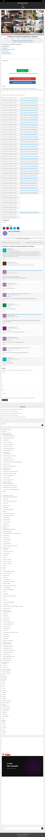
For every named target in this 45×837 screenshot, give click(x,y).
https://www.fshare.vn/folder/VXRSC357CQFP (30, 212)
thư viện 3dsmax (20, 238)
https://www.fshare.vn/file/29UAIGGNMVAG (29, 117)
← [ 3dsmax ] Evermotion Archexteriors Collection (10, 242)
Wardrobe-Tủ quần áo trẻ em (8, 479)
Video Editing (4, 676)
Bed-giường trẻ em (6, 469)
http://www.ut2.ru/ (10, 283)
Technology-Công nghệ (6, 481)
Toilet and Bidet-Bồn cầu (7, 446)
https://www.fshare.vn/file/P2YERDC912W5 (29, 185)
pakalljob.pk (9, 358)
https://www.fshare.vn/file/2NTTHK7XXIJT (29, 153)
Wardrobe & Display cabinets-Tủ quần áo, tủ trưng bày (13, 606)
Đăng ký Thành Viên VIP (6, 429)
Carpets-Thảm (5, 615)
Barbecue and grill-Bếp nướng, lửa (9, 529)
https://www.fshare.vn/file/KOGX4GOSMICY (29, 122)
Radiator (4, 511)
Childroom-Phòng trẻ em (7, 468)
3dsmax (3, 723)
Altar (4, 569)
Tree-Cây (5, 565)
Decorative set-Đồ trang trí (8, 624)
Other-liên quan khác (7, 539)
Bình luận (4, 371)
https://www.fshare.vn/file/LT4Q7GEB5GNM (29, 156)
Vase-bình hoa (5, 638)
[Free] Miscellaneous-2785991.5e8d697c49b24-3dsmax (12, 409)
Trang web (4, 393)
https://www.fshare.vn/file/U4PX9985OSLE (29, 124)
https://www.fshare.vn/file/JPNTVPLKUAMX (29, 144)
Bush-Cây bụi (5, 555)
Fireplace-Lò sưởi (6, 505)
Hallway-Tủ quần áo (6, 583)
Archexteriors (5, 665)
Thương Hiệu (4, 678)
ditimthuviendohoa (15, 238)
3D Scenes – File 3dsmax (6, 669)
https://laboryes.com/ (11, 337)
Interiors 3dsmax (33, 238)
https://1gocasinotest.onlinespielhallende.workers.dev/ (17, 347)
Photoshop (4, 727)
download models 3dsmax (22, 238)
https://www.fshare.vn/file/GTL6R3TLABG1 (29, 168)
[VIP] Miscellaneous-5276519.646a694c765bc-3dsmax (12, 413)
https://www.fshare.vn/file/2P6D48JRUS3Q (29, 102)
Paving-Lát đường (6, 541)
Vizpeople (4, 694)
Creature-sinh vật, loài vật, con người (10, 501)
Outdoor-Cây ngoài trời (7, 561)
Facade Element (6, 535)
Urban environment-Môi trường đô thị (10, 545)
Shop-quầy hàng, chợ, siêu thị (8, 515)
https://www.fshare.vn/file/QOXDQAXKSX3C (29, 163)
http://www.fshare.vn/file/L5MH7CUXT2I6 (29, 187)
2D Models (4, 704)
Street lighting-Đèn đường (8, 652)
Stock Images (4, 714)
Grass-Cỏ (4, 557)
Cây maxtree (4, 431)
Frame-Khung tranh (6, 628)
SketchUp (4, 731)
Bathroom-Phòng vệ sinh (7, 434)
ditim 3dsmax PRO (8, 238)
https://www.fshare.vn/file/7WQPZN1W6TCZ (29, 139)
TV (3, 493)
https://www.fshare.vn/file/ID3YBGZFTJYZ (29, 110)
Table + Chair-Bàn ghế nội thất (8, 602)
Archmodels (4, 663)
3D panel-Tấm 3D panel (7, 611)
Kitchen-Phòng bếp (6, 452)
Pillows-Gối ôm (6, 634)
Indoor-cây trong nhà (7, 559)
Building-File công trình (7, 531)
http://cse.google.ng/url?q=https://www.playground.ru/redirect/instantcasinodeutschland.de (24, 270)
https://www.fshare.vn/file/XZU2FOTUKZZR (29, 173)
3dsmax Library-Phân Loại (7, 433)
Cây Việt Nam (5, 549)
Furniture (4, 567)
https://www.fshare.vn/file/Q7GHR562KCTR (29, 112)
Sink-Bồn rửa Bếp (6, 464)
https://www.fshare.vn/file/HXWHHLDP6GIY (29, 127)
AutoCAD (4, 725)
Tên (2, 385)
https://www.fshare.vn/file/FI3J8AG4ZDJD (29, 146)
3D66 (3, 684)
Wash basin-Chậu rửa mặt (7, 450)
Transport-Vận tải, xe (7, 521)
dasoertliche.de (13, 308)
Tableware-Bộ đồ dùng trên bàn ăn (9, 466)
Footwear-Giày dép (6, 626)
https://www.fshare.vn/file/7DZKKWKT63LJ (29, 141)
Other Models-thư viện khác (7, 495)
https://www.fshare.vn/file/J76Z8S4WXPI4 (29, 183)
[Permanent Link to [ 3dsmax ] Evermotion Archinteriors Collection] (22, 22)
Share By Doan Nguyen (6, 700)
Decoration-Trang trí (6, 610)
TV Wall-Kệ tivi (6, 604)
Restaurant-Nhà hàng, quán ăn (8, 513)
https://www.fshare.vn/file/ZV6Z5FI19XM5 (29, 192)
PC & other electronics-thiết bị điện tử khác (11, 489)
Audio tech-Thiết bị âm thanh (8, 483)
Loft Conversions (10, 262)
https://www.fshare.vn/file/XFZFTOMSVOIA (29, 178)
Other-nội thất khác (6, 587)
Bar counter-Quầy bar (7, 573)
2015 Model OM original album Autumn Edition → (34, 242)
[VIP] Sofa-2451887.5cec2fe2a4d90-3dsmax (10, 411)
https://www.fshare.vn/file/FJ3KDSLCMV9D (29, 97)
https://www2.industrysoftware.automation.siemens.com (18, 293)
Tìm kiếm (3, 423)
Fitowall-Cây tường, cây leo (8, 551)
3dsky (3, 682)
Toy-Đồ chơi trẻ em (6, 477)
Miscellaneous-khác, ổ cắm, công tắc (9, 487)
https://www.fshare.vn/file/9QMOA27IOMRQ (29, 158)
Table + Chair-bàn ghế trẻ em (8, 475)
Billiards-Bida (5, 499)
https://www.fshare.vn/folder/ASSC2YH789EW (30, 170)
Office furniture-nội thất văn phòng (9, 585)
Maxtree (4, 696)
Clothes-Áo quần (6, 617)
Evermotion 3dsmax (5, 662)
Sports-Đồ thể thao (6, 517)
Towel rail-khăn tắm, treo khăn (8, 448)
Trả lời (4, 258)
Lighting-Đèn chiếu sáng (6, 642)
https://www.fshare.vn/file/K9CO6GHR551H (29, 107)
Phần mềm (4, 720)
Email (3, 389)
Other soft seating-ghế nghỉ (8, 589)
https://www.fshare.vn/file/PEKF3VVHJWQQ (29, 151)
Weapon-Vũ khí (6, 523)
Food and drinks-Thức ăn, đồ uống (9, 455)
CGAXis (3, 688)
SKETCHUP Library (5, 702)
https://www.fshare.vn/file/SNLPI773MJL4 (29, 134)
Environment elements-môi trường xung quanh (12, 533)
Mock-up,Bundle (5, 716)
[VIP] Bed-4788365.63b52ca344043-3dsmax (10, 415)
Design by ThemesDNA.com (22, 835)
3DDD (3, 686)
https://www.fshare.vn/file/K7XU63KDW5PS (29, 180)
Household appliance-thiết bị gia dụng (10, 485)
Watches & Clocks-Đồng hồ (8, 640)
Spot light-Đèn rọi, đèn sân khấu (9, 650)
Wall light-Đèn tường (7, 658)
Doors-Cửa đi (5, 503)
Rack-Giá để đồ (5, 593)
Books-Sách (5, 613)
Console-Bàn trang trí (7, 579)
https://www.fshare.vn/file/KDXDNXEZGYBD (29, 149)
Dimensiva (4, 698)
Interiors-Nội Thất (34, 38)
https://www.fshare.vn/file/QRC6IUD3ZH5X (29, 105)
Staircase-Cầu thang (6, 519)
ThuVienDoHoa (6, 38)
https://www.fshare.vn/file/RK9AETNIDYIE (29, 100)
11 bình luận (18, 38)
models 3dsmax (38, 238)
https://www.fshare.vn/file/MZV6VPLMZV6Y (29, 114)
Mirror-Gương (5, 630)
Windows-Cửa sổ (6, 525)
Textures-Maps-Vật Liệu (6, 660)
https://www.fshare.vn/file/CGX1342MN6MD (29, 166)
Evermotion (28, 38)
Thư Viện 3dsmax (39, 38)
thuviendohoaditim (26, 238)
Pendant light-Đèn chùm (7, 648)
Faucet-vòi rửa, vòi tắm (7, 442)
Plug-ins (4, 721)
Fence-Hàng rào (6, 537)
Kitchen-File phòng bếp (7, 457)
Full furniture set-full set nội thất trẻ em (10, 471)
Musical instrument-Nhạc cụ (8, 509)
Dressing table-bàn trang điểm (8, 581)
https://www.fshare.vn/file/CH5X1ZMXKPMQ (29, 161)
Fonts (3, 718)
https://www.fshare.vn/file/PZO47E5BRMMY (29, 136)
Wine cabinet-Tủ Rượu (7, 608)
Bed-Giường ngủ (6, 575)
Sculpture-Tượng (6, 636)
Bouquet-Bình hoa (6, 553)
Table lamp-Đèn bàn (6, 654)
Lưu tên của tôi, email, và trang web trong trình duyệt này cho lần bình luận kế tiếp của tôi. (19, 397)
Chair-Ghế (5, 577)
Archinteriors (24, 38)
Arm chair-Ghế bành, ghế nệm (8, 571)
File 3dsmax (28, 238)
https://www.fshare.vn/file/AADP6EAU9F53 (29, 119)
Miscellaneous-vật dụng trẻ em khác (9, 473)
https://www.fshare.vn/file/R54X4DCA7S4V (29, 175)
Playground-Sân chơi (7, 543)
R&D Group (4, 692)
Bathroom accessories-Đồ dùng (9, 435)
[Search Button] (43, 1)
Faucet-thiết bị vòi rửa (7, 453)
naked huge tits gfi (15, 251)
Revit (3, 729)
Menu (3, 0)
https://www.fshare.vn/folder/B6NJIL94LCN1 (30, 190)
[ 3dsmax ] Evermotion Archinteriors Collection (22, 37)
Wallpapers (4, 712)
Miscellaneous (5, 507)
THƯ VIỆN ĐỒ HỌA (22, 3)
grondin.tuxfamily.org (11, 327)
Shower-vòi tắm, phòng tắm (8, 444)
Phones (4, 491)
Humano (4, 680)
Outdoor (4, 591)
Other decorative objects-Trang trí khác (10, 632)
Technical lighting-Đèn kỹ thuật (9, 656)
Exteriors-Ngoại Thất (6, 673)
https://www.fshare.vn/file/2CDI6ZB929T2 (29, 129)
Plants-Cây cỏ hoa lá (6, 547)
